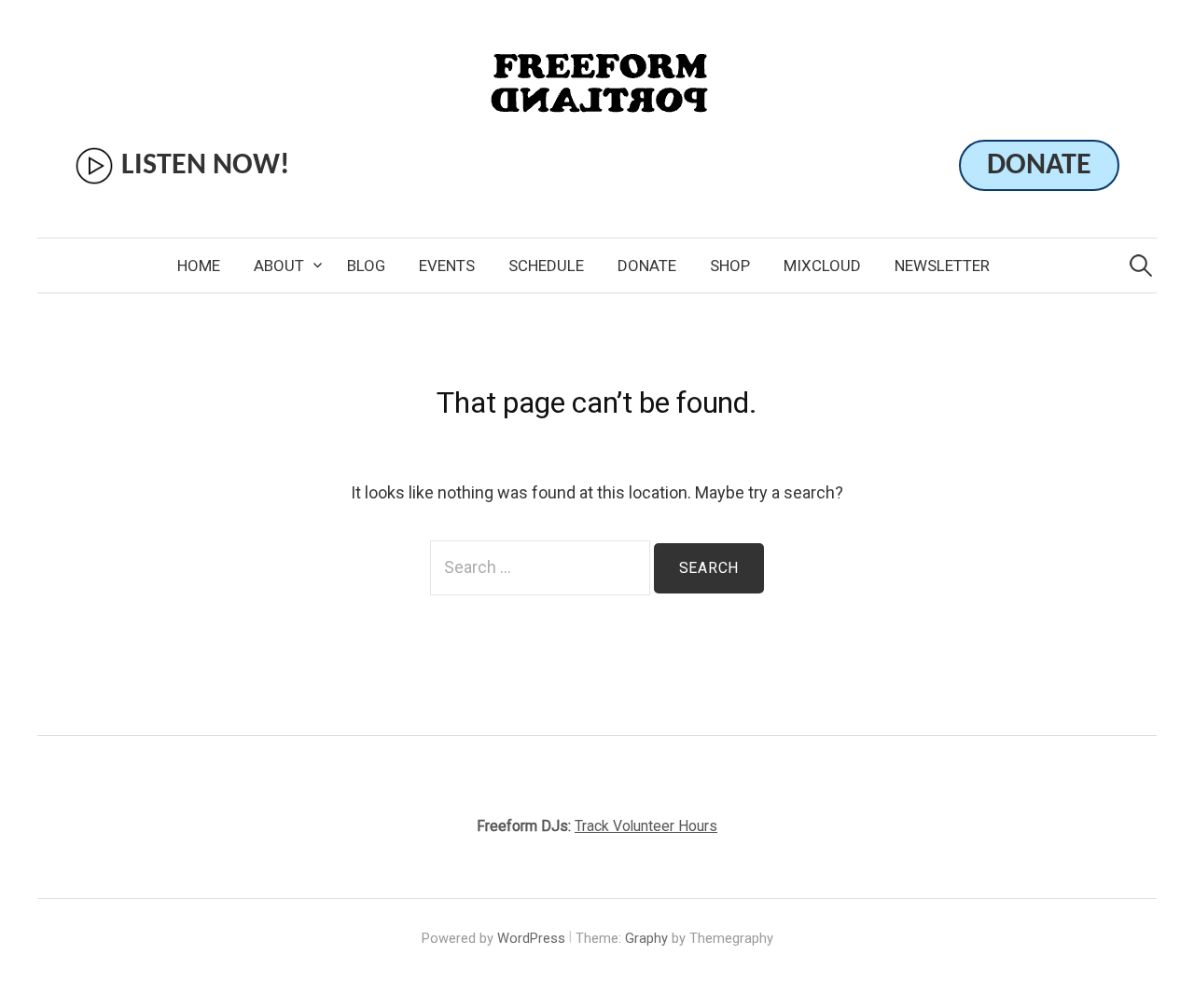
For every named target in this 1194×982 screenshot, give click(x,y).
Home (198, 265)
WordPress (531, 938)
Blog (366, 265)
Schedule (546, 265)
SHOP (730, 265)
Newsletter (942, 265)
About (279, 265)
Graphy (646, 938)
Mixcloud (822, 265)
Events (447, 265)
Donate (647, 265)
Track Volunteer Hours (646, 826)
